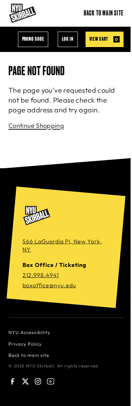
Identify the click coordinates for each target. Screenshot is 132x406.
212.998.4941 (41, 275)
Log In (68, 39)
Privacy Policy (25, 344)
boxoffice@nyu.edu (49, 285)
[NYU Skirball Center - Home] (22, 13)
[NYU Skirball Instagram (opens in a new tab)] (38, 381)
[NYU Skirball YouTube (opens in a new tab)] (50, 381)
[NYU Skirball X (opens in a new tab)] (25, 381)
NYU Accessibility (29, 332)
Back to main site (104, 13)
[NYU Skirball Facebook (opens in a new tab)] (12, 381)
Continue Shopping (36, 126)
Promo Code (33, 39)
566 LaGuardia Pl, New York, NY (62, 245)
